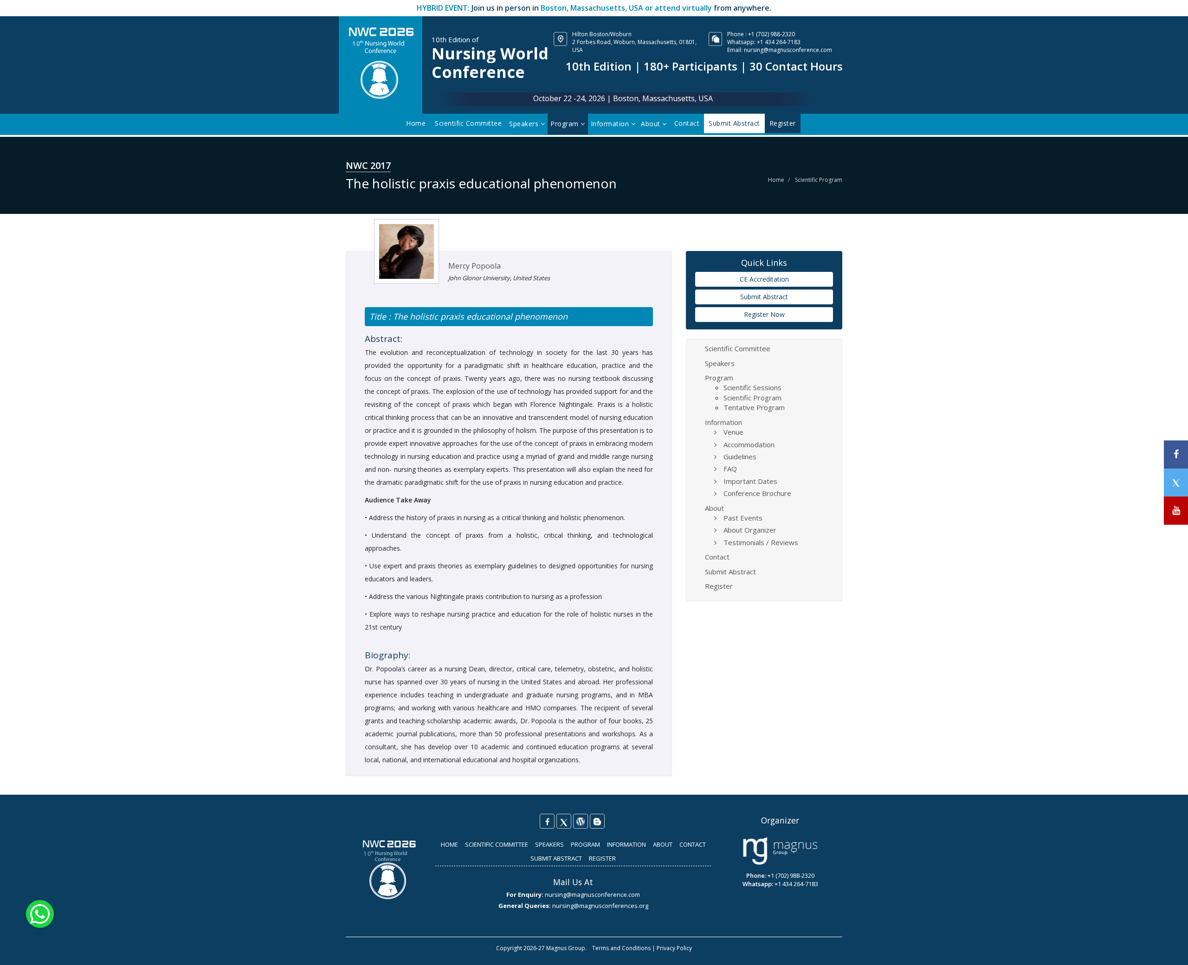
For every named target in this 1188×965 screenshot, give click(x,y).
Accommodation (749, 444)
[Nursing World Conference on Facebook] (547, 821)
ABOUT (662, 844)
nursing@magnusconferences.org (600, 905)
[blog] (597, 821)
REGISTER (602, 858)
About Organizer (749, 529)
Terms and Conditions (621, 948)
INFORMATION (626, 844)
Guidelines (739, 456)
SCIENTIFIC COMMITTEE (496, 844)
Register (719, 586)
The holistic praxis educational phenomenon (479, 316)
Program (565, 123)
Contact (687, 123)
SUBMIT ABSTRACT (556, 858)
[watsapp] (40, 913)
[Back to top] (1166, 948)
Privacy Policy (674, 948)
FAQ (730, 468)
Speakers (525, 123)
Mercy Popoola (474, 266)
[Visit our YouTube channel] (1176, 510)
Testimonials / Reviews (760, 542)
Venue (733, 432)
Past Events (742, 517)
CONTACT (692, 844)
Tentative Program (754, 407)
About (651, 123)
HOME (449, 844)
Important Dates (750, 481)
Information (611, 123)
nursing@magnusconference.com (788, 50)
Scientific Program (818, 180)
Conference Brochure (757, 493)
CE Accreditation (764, 279)
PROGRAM (585, 844)
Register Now (764, 314)
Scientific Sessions (752, 387)
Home (416, 123)
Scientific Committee (468, 123)
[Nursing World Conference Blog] (580, 821)
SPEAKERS (549, 844)
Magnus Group (565, 948)
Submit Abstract (764, 296)
